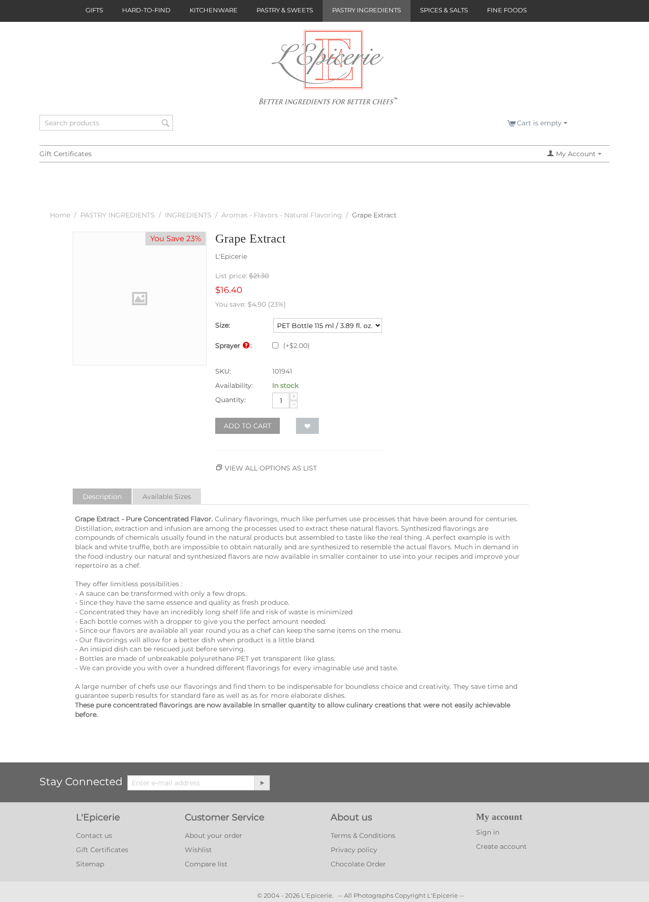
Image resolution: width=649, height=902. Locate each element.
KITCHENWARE (214, 10)
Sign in (487, 832)
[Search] (166, 123)
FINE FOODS (507, 10)
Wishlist (198, 850)
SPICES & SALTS (444, 10)
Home (60, 215)
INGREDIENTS (188, 215)
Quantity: (230, 399)
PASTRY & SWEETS (285, 10)
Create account (501, 846)
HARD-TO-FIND (146, 10)
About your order (213, 835)
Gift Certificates (65, 154)
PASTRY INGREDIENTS (366, 10)
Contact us (94, 835)
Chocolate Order (358, 864)
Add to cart (247, 426)
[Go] (261, 783)
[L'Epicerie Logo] (328, 71)
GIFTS (94, 10)
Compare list (206, 864)
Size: (222, 325)
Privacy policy (354, 850)
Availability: (234, 385)
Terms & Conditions (363, 835)
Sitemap (90, 864)
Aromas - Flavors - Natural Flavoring (281, 215)
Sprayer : (233, 345)
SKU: (223, 371)
